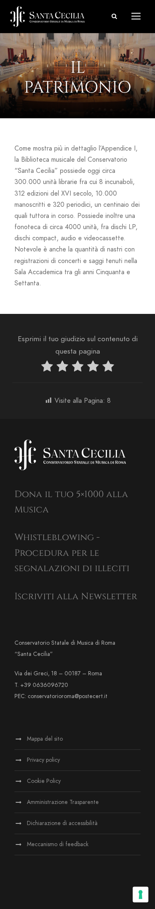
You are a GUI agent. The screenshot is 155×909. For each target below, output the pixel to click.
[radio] (47, 368)
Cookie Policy (44, 781)
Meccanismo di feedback (57, 844)
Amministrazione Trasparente (63, 802)
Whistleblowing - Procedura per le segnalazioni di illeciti (71, 552)
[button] (114, 16)
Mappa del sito (45, 739)
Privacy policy (43, 760)
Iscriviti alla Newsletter (75, 597)
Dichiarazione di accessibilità (62, 823)
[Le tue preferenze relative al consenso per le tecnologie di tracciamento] (140, 894)
